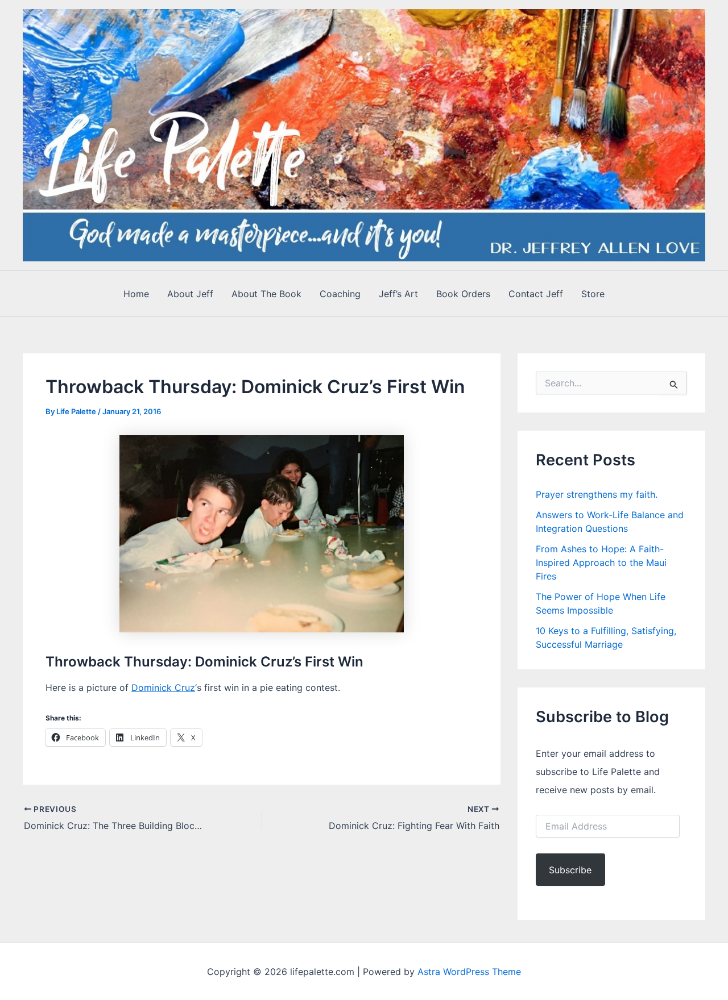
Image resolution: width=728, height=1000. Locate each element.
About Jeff (190, 293)
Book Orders (463, 293)
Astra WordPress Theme (469, 971)
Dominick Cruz (163, 687)
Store (593, 293)
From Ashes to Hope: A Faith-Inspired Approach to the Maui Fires (601, 562)
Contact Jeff (535, 293)
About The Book (266, 293)
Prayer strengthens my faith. (596, 494)
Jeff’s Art (398, 293)
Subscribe (570, 870)
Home (136, 293)
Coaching (340, 293)
